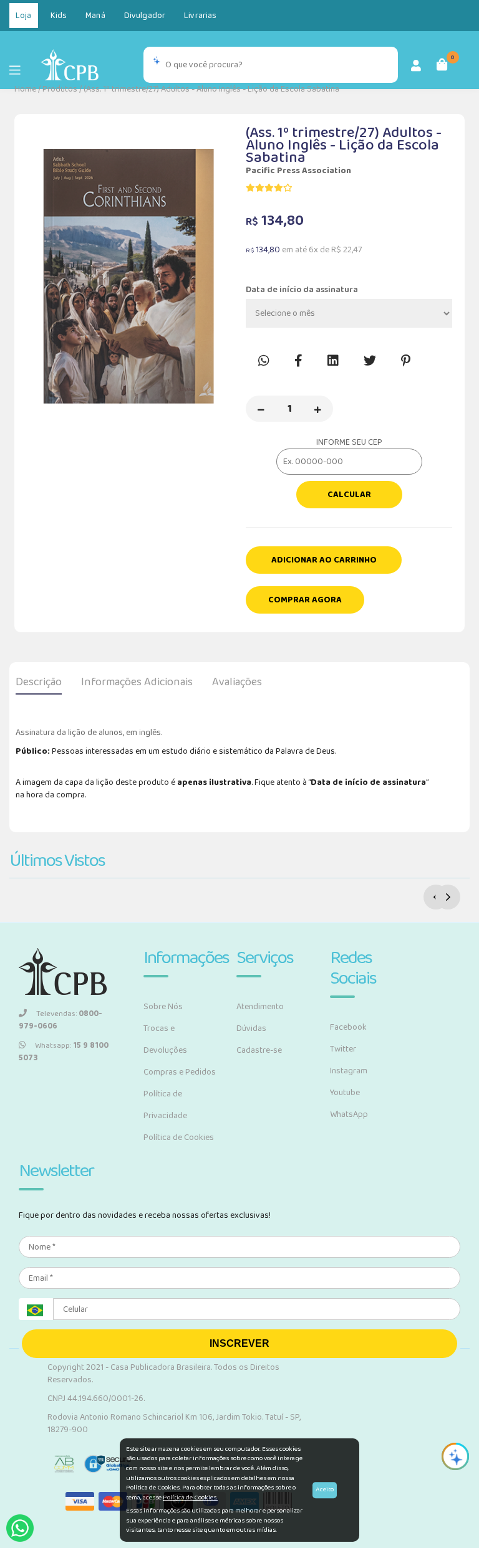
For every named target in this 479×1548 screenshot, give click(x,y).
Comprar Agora (305, 600)
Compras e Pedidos (179, 1072)
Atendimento (260, 1007)
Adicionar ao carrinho (324, 560)
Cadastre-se (259, 1050)
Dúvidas (251, 1028)
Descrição (39, 682)
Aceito (325, 1489)
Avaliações (237, 682)
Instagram (348, 1071)
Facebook (348, 1027)
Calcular (349, 494)
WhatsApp (349, 1114)
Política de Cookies (178, 1137)
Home (25, 89)
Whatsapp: (64, 1052)
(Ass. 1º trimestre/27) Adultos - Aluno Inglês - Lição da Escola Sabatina (211, 89)
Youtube (345, 1092)
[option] (130, 276)
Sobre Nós (163, 1007)
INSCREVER (239, 1343)
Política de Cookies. (190, 1497)
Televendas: (60, 1020)
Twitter (343, 1049)
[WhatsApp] (20, 1528)
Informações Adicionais (137, 682)
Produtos (59, 89)
